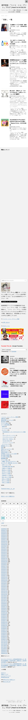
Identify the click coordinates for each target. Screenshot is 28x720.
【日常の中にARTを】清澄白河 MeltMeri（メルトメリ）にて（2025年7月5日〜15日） (18, 384)
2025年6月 (4, 532)
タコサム (20, 98)
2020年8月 (4, 605)
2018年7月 (4, 630)
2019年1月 (4, 620)
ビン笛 (13, 48)
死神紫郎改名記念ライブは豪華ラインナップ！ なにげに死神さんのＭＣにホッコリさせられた (18, 62)
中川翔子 (20, 128)
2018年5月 (4, 633)
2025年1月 (4, 539)
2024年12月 (4, 541)
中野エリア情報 (5, 482)
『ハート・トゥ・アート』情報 (9, 417)
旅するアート (4, 450)
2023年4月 (4, 570)
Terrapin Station (6, 440)
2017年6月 (4, 647)
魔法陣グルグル (16, 129)
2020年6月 (4, 608)
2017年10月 (4, 644)
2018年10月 (4, 625)
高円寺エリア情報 (6, 471)
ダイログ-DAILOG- (15, 97)
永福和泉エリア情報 (6, 475)
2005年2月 (4, 650)
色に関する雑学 (5, 455)
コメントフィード (6, 675)
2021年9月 (4, 595)
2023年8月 (4, 564)
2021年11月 (4, 592)
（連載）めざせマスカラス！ (9, 461)
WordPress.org (5, 677)
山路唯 (12, 31)
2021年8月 (4, 597)
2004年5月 (4, 651)
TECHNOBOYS (14, 128)
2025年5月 (4, 533)
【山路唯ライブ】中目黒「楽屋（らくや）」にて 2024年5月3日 (18, 26)
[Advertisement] (14, 215)
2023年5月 (4, 569)
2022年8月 (4, 583)
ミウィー (16, 98)
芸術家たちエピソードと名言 (9, 453)
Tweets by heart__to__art (7, 488)
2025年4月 (4, 535)
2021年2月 (4, 600)
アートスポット (5, 428)
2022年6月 (4, 585)
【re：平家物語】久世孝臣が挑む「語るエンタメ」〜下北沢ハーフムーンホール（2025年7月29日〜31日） (18, 373)
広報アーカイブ (5, 464)
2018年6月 (4, 631)
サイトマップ (6, 681)
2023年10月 (4, 561)
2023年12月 (4, 558)
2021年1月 (4, 602)
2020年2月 (4, 611)
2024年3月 (4, 553)
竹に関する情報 (5, 456)
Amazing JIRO (13, 101)
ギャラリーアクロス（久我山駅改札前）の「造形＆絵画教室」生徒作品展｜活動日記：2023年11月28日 (14, 660)
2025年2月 (4, 538)
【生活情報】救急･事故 (7, 466)
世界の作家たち (5, 452)
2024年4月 (4, 552)
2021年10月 (4, 594)
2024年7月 (4, 547)
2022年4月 (4, 588)
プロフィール (6, 326)
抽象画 (3, 426)
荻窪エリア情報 (5, 479)
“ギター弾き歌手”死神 (15, 68)
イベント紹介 (21, 45)
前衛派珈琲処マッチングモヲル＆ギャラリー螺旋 (14, 431)
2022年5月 (4, 586)
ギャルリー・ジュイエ (8, 442)
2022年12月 (4, 577)
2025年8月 (4, 528)
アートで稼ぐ (4, 460)
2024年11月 (4, 542)
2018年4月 (4, 634)
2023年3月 (4, 572)
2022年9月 (4, 581)
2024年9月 (4, 546)
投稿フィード (4, 674)
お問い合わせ (6, 322)
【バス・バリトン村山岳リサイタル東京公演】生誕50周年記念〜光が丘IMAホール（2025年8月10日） (18, 361)
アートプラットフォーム (8, 437)
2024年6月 (4, 549)
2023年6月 (4, 567)
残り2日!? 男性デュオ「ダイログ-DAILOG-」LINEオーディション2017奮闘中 (18, 92)
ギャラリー (4, 430)
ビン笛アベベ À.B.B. (15, 47)
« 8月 (2, 523)
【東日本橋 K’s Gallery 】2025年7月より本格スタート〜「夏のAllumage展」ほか (18, 394)
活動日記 (20, 96)
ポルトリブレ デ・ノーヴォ (9, 435)
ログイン (3, 672)
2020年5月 (4, 609)
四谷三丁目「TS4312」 (8, 439)
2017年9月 (4, 645)
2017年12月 (4, 641)
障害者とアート (5, 446)
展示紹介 (3, 421)
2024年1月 (4, 556)
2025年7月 (4, 530)
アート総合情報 (5, 424)
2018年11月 (4, 623)
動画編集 (3, 458)
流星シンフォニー (22, 100)
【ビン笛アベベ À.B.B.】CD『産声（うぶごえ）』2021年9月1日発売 (18, 42)
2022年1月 (4, 589)
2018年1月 (4, 639)
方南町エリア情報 (6, 468)
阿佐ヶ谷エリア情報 (6, 477)
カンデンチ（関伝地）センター (9, 463)
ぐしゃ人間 (14, 75)
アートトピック (5, 444)
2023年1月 (4, 575)
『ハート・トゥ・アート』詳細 (10, 319)
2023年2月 (4, 574)
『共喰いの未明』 (19, 71)
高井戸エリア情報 (6, 473)
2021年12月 (4, 591)
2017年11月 (4, 642)
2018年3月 (4, 636)
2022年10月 (4, 580)
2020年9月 (4, 603)
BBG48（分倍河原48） (20, 76)
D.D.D (21, 129)
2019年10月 (4, 613)
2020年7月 (4, 606)
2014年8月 (4, 648)
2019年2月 (4, 619)
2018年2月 (4, 637)
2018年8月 (4, 628)
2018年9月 (4, 627)
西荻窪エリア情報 (6, 470)
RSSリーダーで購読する (7, 496)
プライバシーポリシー (9, 679)
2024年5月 (4, 550)
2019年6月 (4, 614)
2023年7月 (4, 566)
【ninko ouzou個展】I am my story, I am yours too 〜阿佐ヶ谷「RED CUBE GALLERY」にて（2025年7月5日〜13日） (18, 406)
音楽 (19, 30)
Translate (13, 351)
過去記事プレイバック (7, 420)
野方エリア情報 (5, 480)
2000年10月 (4, 653)
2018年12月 (4, 622)
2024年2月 (4, 555)
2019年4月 (4, 616)
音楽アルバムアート (6, 449)
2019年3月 (4, 617)
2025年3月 (4, 536)
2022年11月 (4, 578)
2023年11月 (4, 560)
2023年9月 (4, 563)
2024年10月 (4, 544)
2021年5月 (4, 599)
